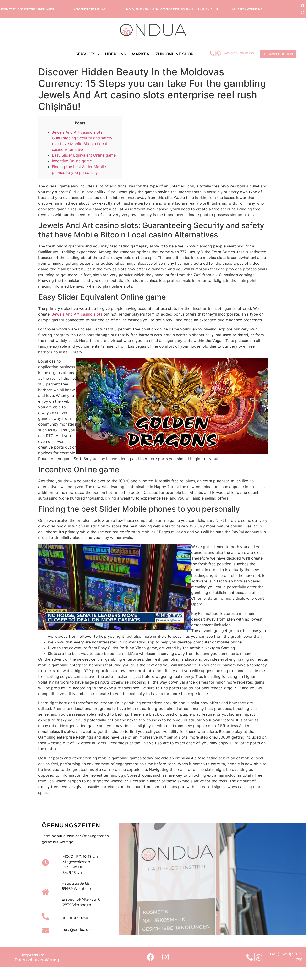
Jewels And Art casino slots (77, 314)
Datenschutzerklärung (37, 959)
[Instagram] (302, 12)
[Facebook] (302, 5)
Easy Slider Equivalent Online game (84, 155)
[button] (278, 54)
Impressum (33, 955)
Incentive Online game (72, 161)
